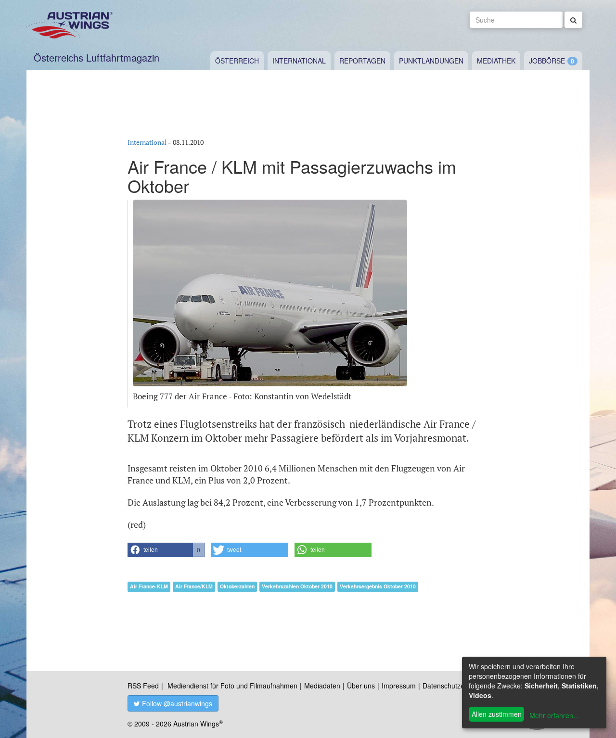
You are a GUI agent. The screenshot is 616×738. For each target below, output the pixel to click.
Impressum (399, 685)
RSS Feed (143, 685)
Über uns (361, 685)
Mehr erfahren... (554, 715)
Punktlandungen (431, 60)
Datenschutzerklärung (456, 685)
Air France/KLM (194, 586)
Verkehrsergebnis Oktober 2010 (378, 586)
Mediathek (496, 60)
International (299, 60)
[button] (166, 550)
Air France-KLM (149, 586)
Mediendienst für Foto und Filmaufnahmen (232, 685)
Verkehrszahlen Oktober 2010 (297, 586)
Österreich (237, 60)
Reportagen (362, 60)
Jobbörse (547, 60)
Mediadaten (322, 685)
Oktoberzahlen (237, 586)
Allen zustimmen (497, 714)
